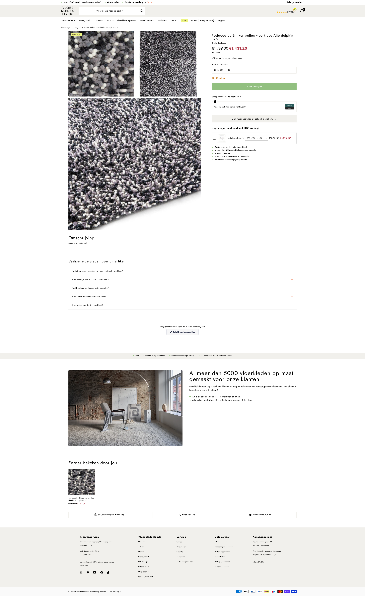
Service (181, 537)
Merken (141, 551)
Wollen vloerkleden (222, 551)
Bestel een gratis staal (185, 561)
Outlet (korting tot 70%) (202, 20)
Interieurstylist (143, 556)
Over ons (141, 541)
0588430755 (188, 514)
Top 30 (174, 20)
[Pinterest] (88, 572)
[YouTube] (94, 572)
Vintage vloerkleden (222, 561)
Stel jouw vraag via (110, 514)
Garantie (180, 551)
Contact (179, 541)
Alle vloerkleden (221, 541)
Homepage (65, 27)
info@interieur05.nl (261, 514)
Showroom (181, 556)
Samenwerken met (145, 576)
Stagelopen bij (143, 571)
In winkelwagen (254, 86)
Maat (220, 64)
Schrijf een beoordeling (185, 332)
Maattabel (224, 64)
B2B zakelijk (143, 561)
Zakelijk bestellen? (295, 2)
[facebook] (101, 572)
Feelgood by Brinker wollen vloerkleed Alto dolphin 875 (81, 499)
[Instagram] (81, 572)
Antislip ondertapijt (236, 138)
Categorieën (222, 537)
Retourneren (181, 546)
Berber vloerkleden (222, 566)
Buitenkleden (220, 556)
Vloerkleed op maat (126, 20)
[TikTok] (108, 572)
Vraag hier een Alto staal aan (225, 96)
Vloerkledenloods (149, 537)
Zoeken (141, 11)
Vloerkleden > (68, 20)
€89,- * (150, 2)
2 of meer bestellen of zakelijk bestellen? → (254, 118)
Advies (141, 546)
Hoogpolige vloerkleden (224, 546)
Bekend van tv (143, 566)
